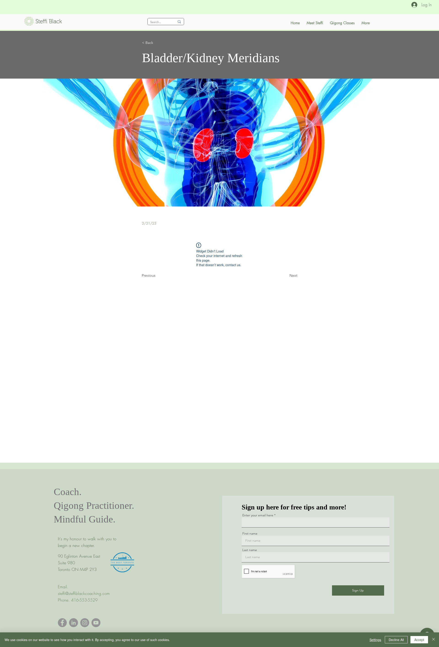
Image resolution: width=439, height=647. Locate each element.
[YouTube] (95, 622)
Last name (249, 550)
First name (249, 533)
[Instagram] (84, 622)
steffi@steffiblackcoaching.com (84, 593)
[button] (157, 43)
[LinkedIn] (73, 622)
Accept (419, 639)
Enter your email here (257, 515)
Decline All (396, 639)
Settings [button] (375, 639)
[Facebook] (62, 622)
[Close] (433, 639)
